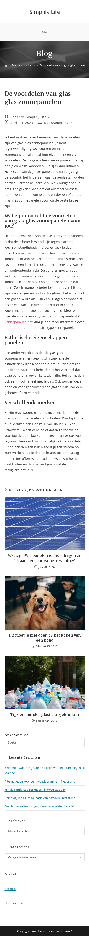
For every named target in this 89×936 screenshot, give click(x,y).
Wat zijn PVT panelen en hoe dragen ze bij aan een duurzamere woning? (44, 558)
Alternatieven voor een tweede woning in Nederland (40, 781)
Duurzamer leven (58, 122)
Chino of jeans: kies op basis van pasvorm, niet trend (40, 798)
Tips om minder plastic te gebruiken (44, 714)
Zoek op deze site (16, 735)
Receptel (10, 889)
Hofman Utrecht (16, 903)
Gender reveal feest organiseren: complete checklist (39, 806)
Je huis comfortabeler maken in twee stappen (35, 790)
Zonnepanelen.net (19, 322)
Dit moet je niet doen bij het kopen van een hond (45, 637)
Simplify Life (44, 11)
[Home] (6, 65)
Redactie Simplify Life (28, 117)
